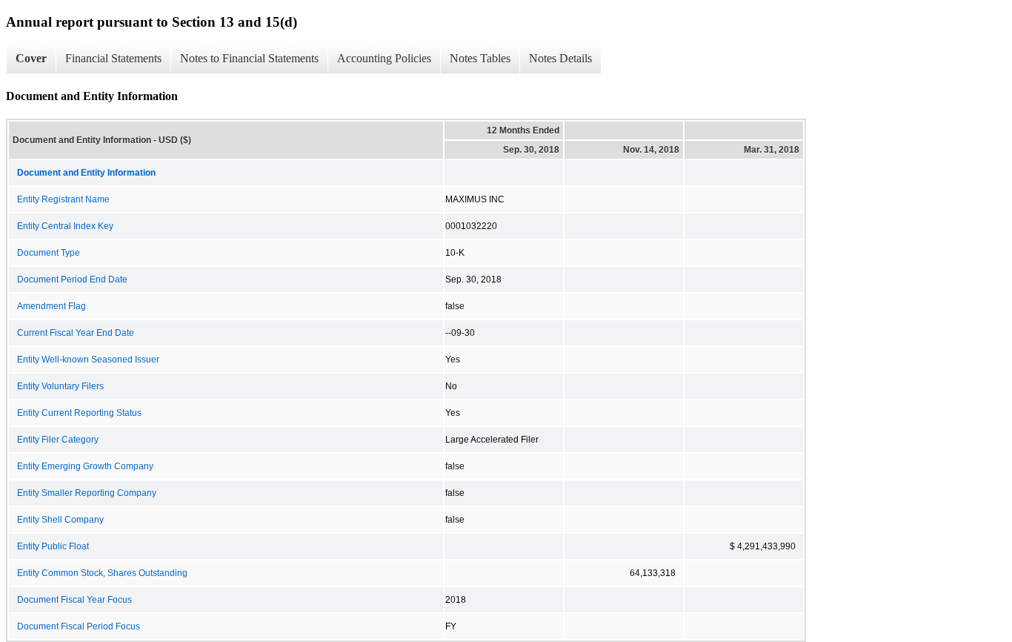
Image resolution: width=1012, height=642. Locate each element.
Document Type (48, 252)
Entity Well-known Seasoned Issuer (88, 359)
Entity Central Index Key (65, 226)
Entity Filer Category (58, 439)
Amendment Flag (51, 306)
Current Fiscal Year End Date (75, 332)
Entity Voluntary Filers (60, 386)
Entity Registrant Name (63, 199)
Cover (31, 58)
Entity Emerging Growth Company (85, 466)
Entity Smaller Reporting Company (86, 493)
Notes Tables (480, 58)
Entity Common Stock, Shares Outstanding (102, 573)
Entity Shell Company (60, 519)
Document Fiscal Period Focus (78, 626)
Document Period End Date (72, 279)
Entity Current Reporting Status (79, 412)
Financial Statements (113, 58)
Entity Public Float (53, 546)
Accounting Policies (384, 58)
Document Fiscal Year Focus (74, 599)
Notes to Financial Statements (249, 58)
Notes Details (560, 58)
